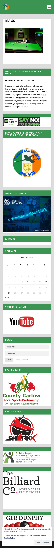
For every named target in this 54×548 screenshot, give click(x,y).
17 (46, 282)
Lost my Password (21, 360)
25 (9, 293)
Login (9, 360)
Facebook (10, 239)
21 (28, 287)
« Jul (7, 297)
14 (28, 282)
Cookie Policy (9, 538)
